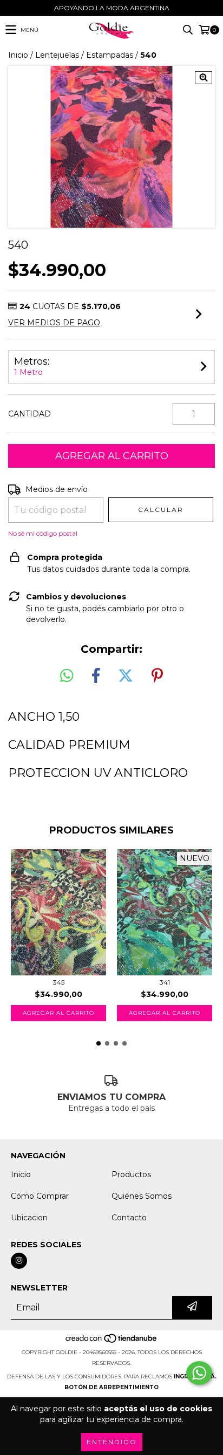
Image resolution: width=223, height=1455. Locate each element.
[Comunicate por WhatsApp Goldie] (199, 1373)
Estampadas (109, 55)
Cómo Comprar (40, 1196)
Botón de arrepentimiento (111, 1387)
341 (165, 982)
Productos (131, 1174)
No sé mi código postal (42, 533)
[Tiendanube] (111, 1341)
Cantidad (29, 414)
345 (58, 982)
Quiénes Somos (142, 1196)
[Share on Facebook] (95, 676)
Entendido (112, 1442)
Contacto (129, 1217)
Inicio (18, 55)
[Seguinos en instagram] (19, 1261)
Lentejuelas (57, 55)
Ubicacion (29, 1217)
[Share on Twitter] (125, 676)
